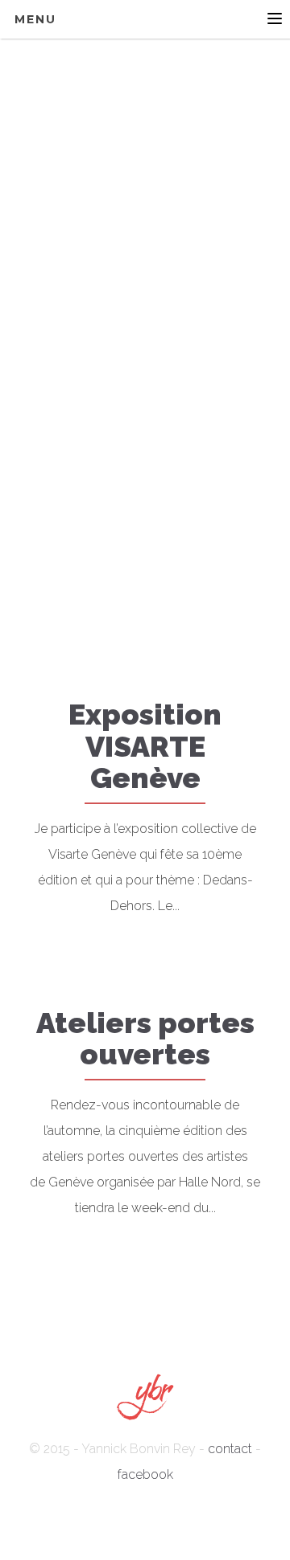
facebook (145, 1474)
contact (230, 1448)
